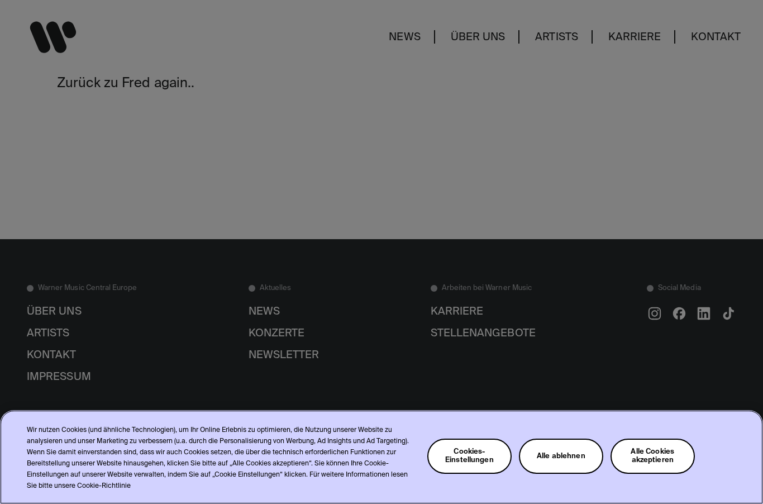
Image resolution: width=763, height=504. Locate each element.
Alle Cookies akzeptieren (652, 456)
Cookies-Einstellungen (469, 456)
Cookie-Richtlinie (104, 486)
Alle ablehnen (561, 456)
